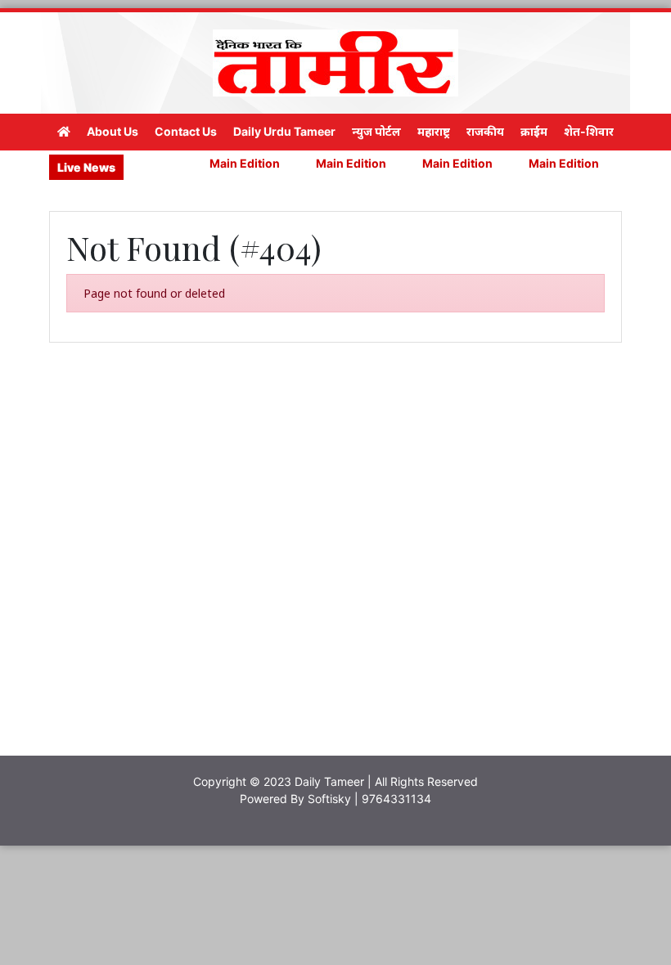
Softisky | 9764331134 (369, 799)
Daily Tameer (329, 781)
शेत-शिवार (589, 131)
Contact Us (186, 131)
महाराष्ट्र (433, 131)
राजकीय (485, 131)
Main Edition (233, 163)
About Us (112, 131)
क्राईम (533, 131)
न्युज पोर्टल (376, 131)
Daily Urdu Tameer (284, 131)
